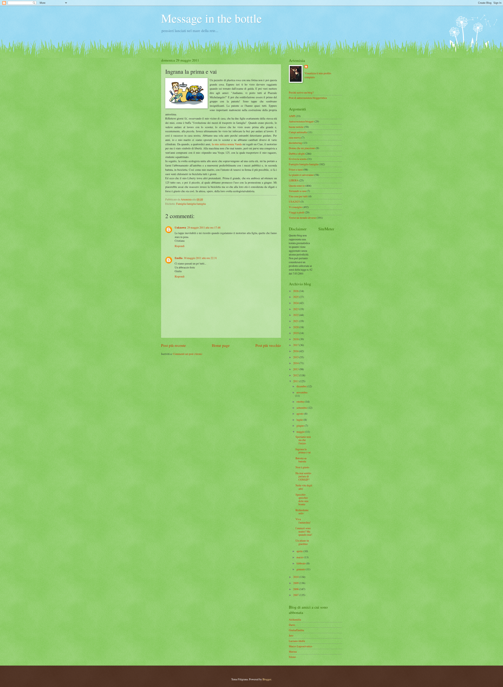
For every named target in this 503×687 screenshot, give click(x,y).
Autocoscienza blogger (301, 121)
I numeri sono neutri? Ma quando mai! (304, 531)
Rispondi (179, 246)
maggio (300, 432)
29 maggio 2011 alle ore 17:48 (203, 227)
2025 (296, 297)
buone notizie (296, 127)
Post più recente (173, 345)
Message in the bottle (211, 18)
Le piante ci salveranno (301, 175)
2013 (296, 369)
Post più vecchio (268, 345)
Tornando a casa (297, 191)
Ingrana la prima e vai (303, 450)
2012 (296, 375)
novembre (301, 392)
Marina (293, 651)
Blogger (267, 679)
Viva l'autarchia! (303, 520)
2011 (296, 381)
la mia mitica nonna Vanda (226, 144)
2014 (296, 363)
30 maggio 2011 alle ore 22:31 (200, 258)
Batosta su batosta (301, 459)
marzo (300, 557)
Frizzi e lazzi (296, 169)
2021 (296, 321)
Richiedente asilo (302, 511)
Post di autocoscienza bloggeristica (308, 98)
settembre (302, 408)
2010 (296, 577)
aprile (299, 551)
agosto (300, 413)
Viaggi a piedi (296, 212)
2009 (296, 583)
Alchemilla (295, 619)
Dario (292, 625)
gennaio (301, 569)
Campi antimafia (298, 132)
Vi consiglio (295, 207)
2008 (296, 589)
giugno (300, 425)
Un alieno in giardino (302, 542)
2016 (296, 351)
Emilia (179, 258)
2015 (296, 357)
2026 (296, 291)
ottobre (300, 401)
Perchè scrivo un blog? (301, 92)
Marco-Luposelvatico (300, 646)
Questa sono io (297, 185)
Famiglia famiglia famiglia (191, 204)
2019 (296, 333)
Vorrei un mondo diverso (302, 218)
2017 (296, 345)
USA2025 (294, 201)
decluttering (295, 143)
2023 (296, 309)
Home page (221, 345)
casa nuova (295, 137)
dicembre (301, 386)
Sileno (292, 657)
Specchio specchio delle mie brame (302, 499)
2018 (296, 339)
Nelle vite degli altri (304, 486)
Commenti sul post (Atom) (187, 354)
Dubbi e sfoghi (297, 153)
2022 (296, 315)
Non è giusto (302, 467)
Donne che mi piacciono (302, 148)
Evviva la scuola (298, 159)
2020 (296, 327)
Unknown (180, 228)
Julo (291, 635)
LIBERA (293, 180)
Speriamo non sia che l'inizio (303, 440)
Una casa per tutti (298, 196)
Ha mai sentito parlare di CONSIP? (303, 476)
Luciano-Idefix (297, 641)
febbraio (301, 563)
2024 (296, 303)
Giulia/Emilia (296, 630)
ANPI (292, 116)
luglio (300, 420)
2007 (296, 595)
